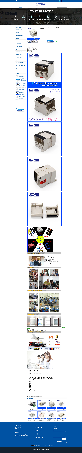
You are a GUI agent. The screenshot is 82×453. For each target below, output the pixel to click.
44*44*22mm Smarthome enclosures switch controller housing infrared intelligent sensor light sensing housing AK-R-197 (22, 93)
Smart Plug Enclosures (19, 71)
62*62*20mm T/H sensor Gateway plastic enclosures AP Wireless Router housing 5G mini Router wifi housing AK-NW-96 (22, 97)
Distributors (51, 6)
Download (43, 6)
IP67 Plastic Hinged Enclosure (20, 65)
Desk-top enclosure (19, 54)
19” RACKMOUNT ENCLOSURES (21, 41)
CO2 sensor (46, 445)
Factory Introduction (18, 427)
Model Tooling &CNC (38, 427)
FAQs (34, 6)
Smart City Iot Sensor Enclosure (40, 434)
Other (17, 68)
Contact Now (21, 110)
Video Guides (29, 6)
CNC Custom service (39, 396)
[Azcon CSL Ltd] (33, 446)
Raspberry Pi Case (19, 40)
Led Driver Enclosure (19, 57)
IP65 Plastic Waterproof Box (20, 60)
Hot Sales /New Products (19, 29)
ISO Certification (18, 428)
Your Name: (55, 426)
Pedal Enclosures (18, 43)
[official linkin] (59, 1)
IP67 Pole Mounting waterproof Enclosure (20, 32)
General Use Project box (19, 46)
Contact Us (38, 6)
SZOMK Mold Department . (40, 445)
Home (17, 6)
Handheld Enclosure (19, 51)
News (47, 6)
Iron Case (36, 433)
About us (24, 6)
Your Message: (55, 430)
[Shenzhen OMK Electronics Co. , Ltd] (41, 5)
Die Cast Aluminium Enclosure (20, 38)
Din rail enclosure (31, 396)
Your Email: (55, 428)
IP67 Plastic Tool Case (39, 437)
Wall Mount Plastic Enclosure (20, 49)
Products (20, 6)
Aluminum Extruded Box (19, 35)
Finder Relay (51, 445)
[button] (39, 24)
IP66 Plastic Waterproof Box (20, 62)
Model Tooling (35, 396)
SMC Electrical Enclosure (19, 70)
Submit (59, 441)
